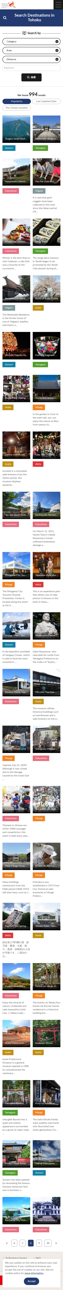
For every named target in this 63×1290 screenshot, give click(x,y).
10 (48, 1243)
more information (34, 1273)
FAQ (38, 1258)
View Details (9, 117)
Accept (31, 1281)
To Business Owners (16, 1258)
